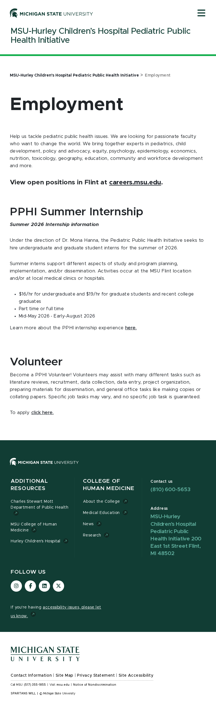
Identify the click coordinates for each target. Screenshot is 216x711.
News (88, 524)
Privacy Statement (96, 676)
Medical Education (101, 513)
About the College (101, 502)
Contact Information (31, 676)
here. (131, 328)
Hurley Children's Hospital (35, 541)
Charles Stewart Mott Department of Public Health (39, 504)
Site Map (64, 676)
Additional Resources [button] (29, 485)
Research (92, 535)
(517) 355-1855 (35, 684)
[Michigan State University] (51, 13)
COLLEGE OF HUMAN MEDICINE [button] (109, 485)
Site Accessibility (136, 676)
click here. (42, 412)
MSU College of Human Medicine (34, 527)
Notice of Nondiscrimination (94, 684)
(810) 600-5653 (170, 489)
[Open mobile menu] (201, 13)
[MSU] (108, 467)
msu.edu (63, 684)
